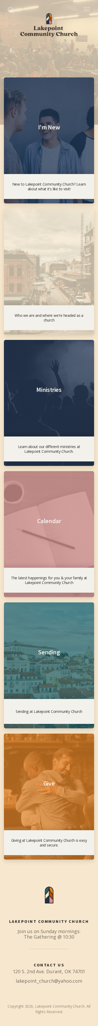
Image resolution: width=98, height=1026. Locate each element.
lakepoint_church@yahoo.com (49, 981)
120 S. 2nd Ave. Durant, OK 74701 (49, 971)
